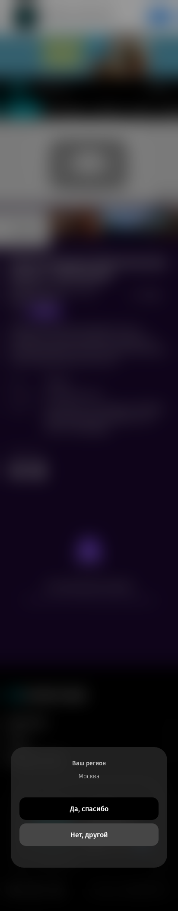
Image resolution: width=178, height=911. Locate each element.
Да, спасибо (89, 809)
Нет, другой (89, 835)
